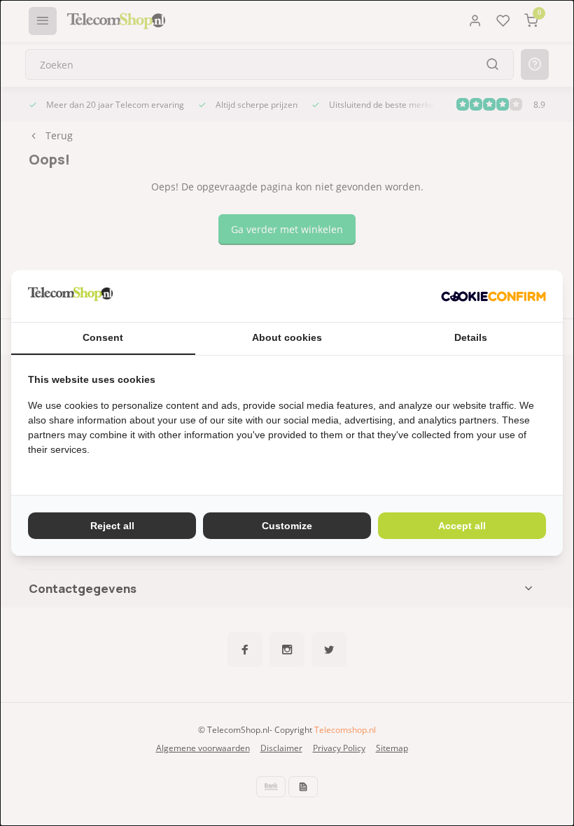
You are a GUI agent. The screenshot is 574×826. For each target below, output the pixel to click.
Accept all (462, 525)
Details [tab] (470, 337)
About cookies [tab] (287, 337)
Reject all (112, 525)
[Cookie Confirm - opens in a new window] (493, 296)
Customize (287, 525)
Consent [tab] (103, 337)
